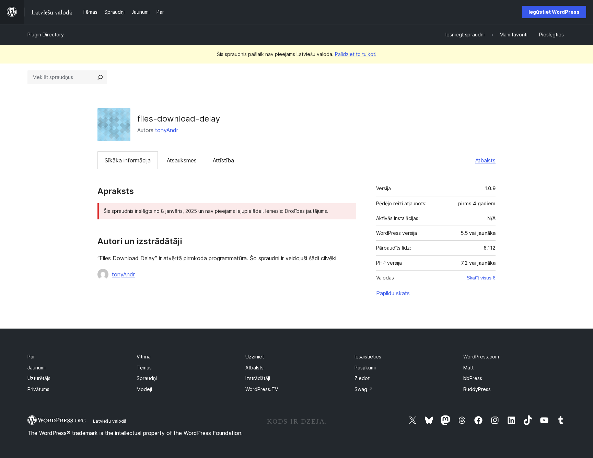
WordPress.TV (261, 389)
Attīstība (223, 160)
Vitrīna (144, 356)
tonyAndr (166, 130)
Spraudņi (147, 378)
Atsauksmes (182, 160)
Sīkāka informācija (128, 160)
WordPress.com (481, 356)
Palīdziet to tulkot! (355, 54)
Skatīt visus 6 (481, 277)
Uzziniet (254, 356)
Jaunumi (36, 367)
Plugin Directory (45, 34)
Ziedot (362, 378)
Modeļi (144, 389)
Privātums (38, 389)
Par (31, 356)
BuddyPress (477, 389)
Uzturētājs (38, 378)
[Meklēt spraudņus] (100, 77)
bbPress (472, 378)
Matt (468, 367)
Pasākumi (365, 367)
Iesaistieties (367, 356)
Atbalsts (485, 160)
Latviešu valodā (109, 421)
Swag (363, 389)
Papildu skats (393, 293)
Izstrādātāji (257, 378)
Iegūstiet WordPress (554, 12)
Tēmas (144, 367)
